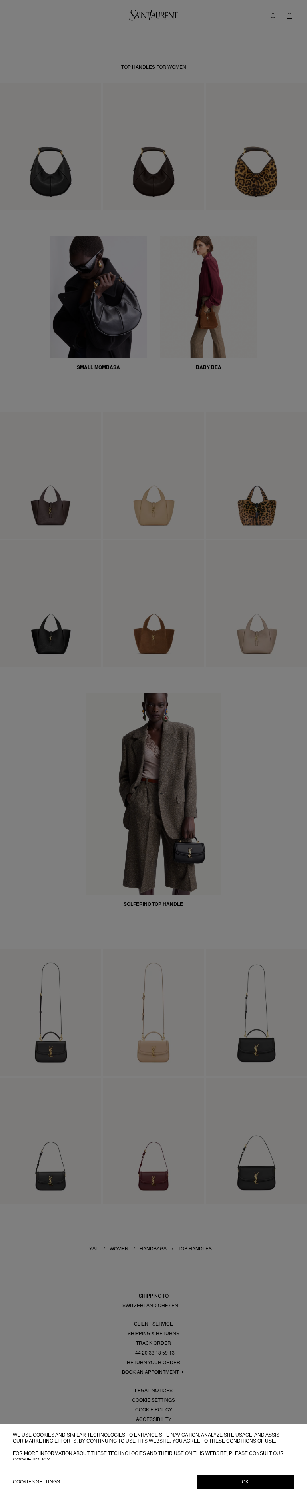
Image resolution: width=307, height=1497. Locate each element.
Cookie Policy (31, 1460)
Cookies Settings (36, 1482)
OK (245, 1482)
